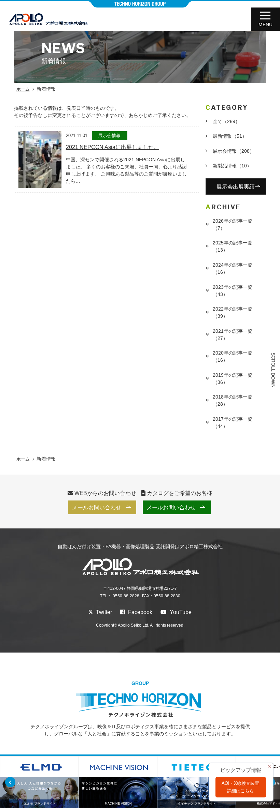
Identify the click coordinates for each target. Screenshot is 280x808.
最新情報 (230, 136)
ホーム (23, 89)
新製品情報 (232, 165)
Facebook (139, 612)
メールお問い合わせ (96, 507)
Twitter (103, 612)
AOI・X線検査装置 (240, 787)
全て (226, 121)
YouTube (180, 612)
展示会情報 (233, 151)
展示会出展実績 (235, 186)
